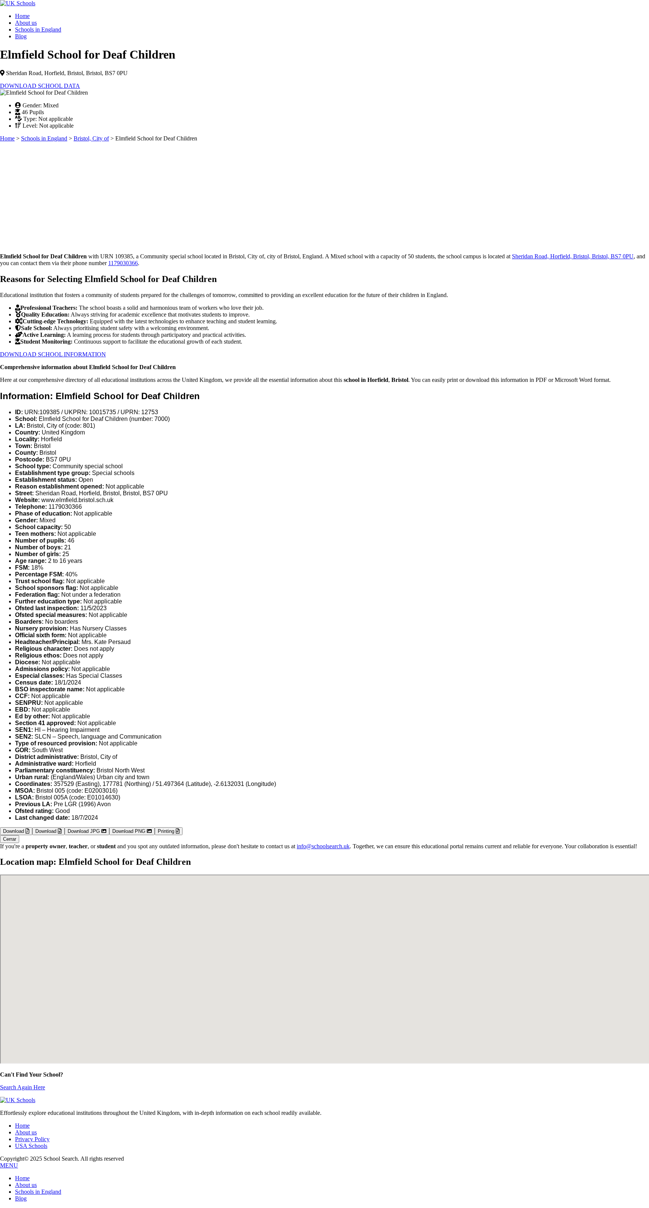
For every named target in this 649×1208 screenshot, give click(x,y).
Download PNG (129, 831)
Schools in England (38, 29)
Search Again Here (22, 1087)
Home (22, 16)
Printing (167, 831)
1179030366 (123, 263)
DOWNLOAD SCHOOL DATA (40, 86)
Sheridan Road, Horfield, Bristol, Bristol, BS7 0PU (573, 256)
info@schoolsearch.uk (323, 846)
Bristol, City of (91, 138)
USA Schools (31, 1146)
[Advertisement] (225, 194)
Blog (21, 36)
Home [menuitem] (22, 1178)
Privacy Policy (32, 1139)
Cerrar (9, 839)
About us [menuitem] (26, 1185)
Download (14, 831)
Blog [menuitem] (21, 1198)
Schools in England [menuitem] (38, 1191)
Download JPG (84, 831)
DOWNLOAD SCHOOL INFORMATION (53, 354)
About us (26, 23)
